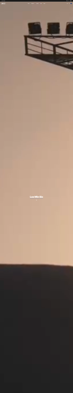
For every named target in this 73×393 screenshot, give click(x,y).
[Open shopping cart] (67, 3)
